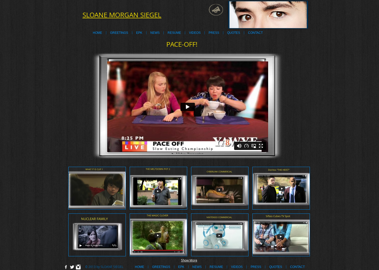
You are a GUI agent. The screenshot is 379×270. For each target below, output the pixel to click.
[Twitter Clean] (72, 267)
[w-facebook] (65, 267)
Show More (189, 260)
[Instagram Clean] (78, 267)
